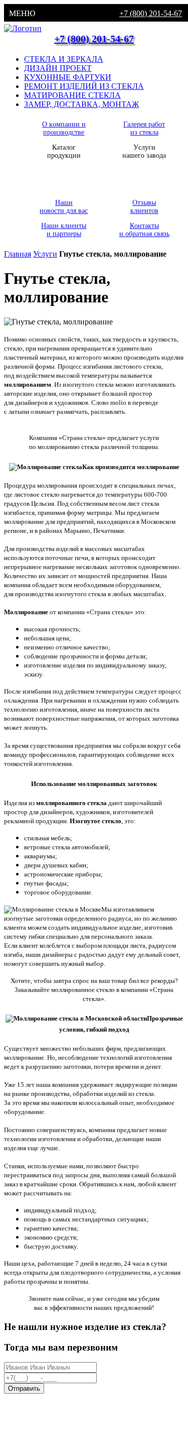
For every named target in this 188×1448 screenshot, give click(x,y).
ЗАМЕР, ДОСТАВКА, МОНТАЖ (81, 104)
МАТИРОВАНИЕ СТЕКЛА (72, 95)
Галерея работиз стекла (144, 128)
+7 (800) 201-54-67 (150, 13)
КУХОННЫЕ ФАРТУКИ (67, 77)
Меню (22, 13)
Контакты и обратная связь (144, 230)
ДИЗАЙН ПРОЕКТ (58, 68)
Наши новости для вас (64, 206)
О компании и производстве (64, 128)
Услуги (45, 254)
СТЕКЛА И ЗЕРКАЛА (63, 59)
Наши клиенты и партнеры (63, 230)
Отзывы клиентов (144, 206)
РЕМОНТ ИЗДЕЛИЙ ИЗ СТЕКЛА (84, 86)
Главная (17, 254)
